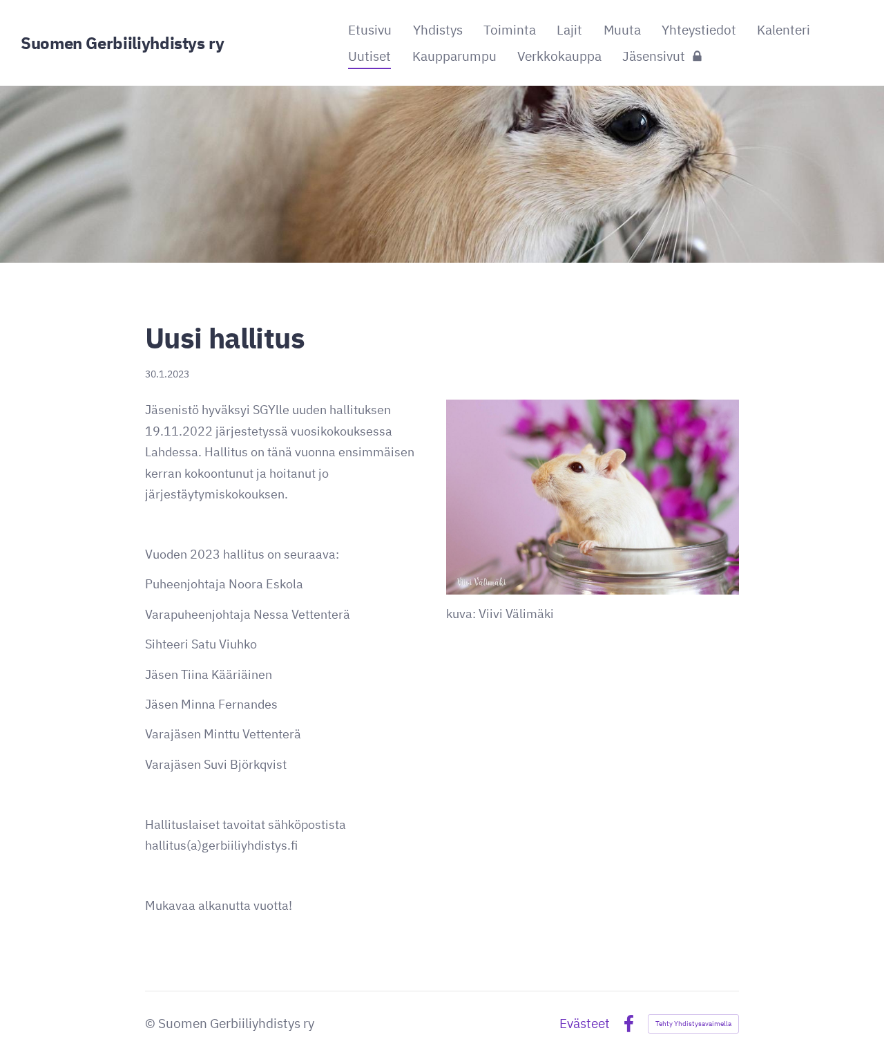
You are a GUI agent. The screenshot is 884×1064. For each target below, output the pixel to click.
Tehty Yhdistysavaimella (693, 1023)
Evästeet (584, 1023)
